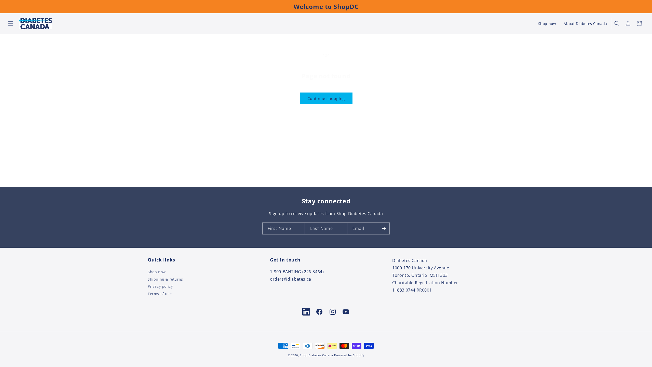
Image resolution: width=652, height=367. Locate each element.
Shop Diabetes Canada (316, 355)
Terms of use (160, 293)
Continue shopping (326, 98)
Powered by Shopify (349, 355)
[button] (10, 23)
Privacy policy (160, 286)
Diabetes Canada (409, 260)
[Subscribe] (383, 228)
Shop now (547, 23)
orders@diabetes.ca (290, 279)
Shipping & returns (165, 279)
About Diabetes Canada (585, 23)
